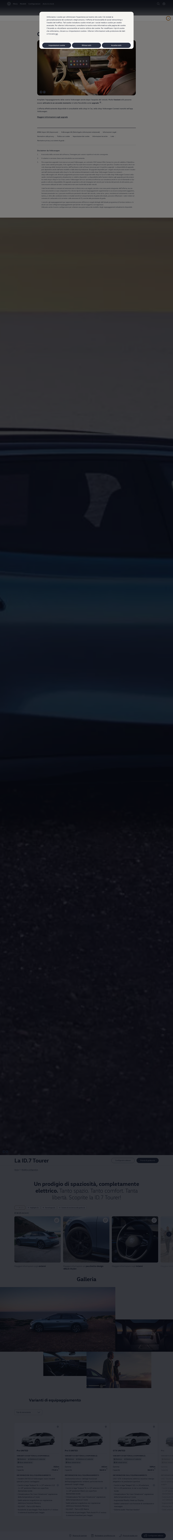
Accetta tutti (116, 45)
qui (56, 34)
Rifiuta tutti (86, 45)
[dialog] (86, 770)
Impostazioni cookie (56, 45)
